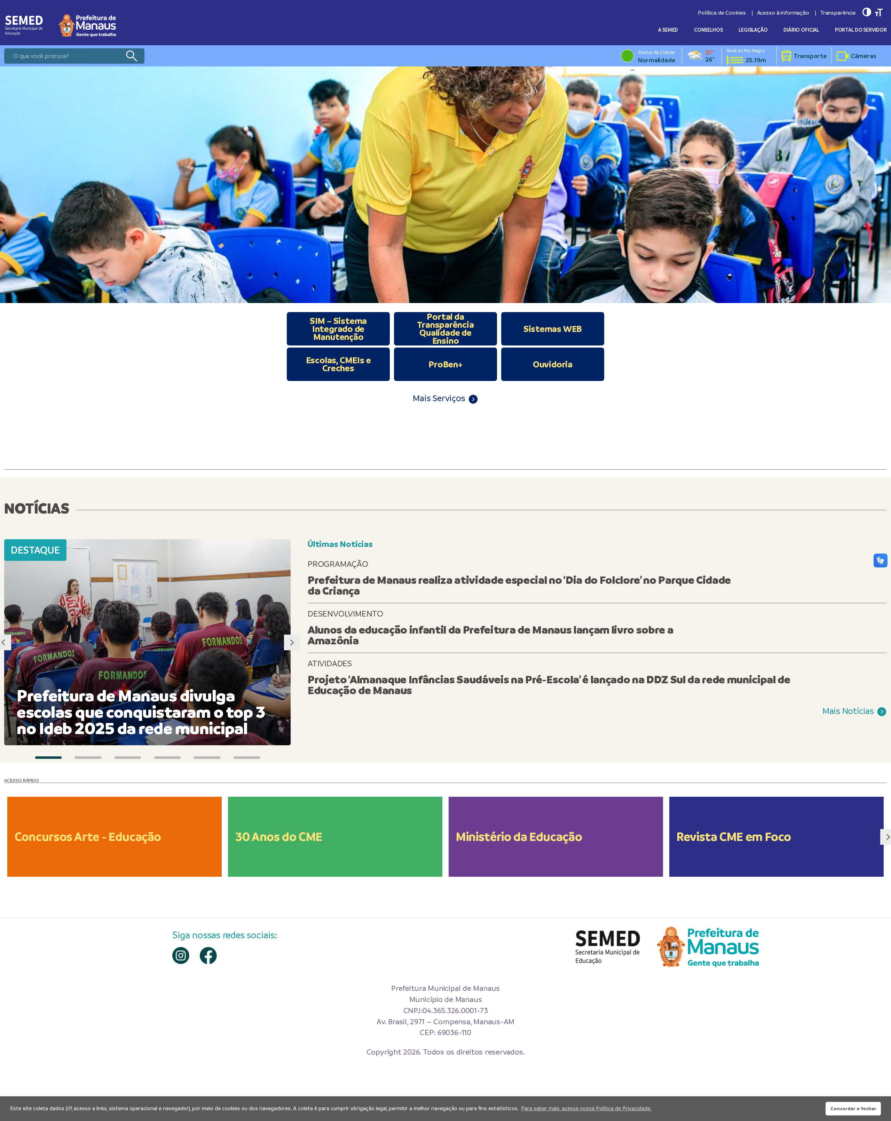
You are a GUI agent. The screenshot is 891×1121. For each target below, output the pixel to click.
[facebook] (208, 955)
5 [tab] (207, 757)
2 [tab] (88, 757)
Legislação (753, 30)
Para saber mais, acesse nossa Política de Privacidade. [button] (586, 1108)
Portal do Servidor (861, 30)
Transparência (837, 12)
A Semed (668, 30)
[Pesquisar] (131, 56)
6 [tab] (247, 757)
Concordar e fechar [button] (853, 1108)
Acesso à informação (783, 12)
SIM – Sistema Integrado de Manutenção (338, 328)
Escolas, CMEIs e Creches (338, 364)
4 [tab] (167, 757)
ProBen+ (445, 364)
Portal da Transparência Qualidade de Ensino (445, 328)
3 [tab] (128, 757)
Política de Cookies (722, 12)
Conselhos (708, 30)
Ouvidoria (553, 364)
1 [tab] (48, 757)
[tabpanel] (445, 184)
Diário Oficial (801, 30)
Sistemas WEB (552, 328)
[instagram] (180, 955)
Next (291, 642)
